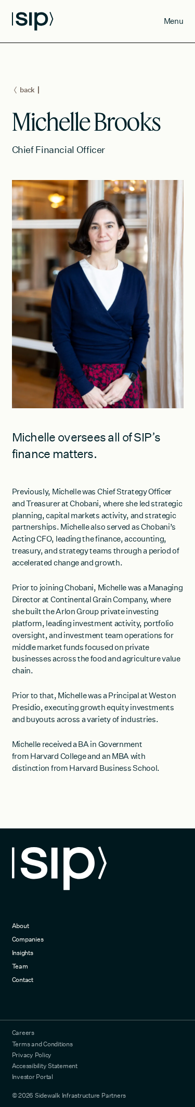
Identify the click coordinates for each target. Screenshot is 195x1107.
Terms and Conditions (42, 1044)
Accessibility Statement (44, 1065)
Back (27, 89)
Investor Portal (32, 1076)
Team (20, 966)
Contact (22, 979)
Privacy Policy (32, 1054)
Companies (28, 939)
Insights (22, 952)
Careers (23, 1032)
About (20, 925)
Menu (174, 21)
